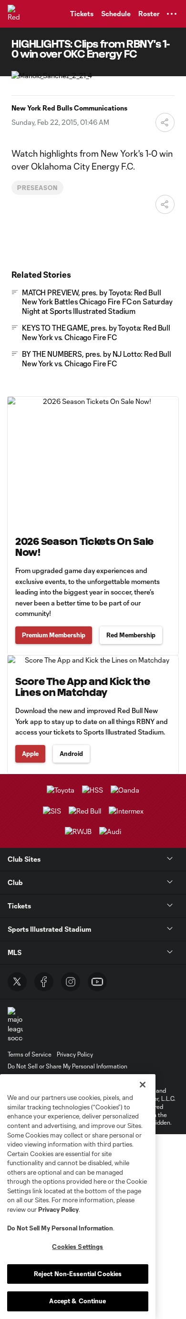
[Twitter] (17, 981)
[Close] (142, 1084)
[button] (171, 14)
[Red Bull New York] (17, 14)
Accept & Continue (77, 1301)
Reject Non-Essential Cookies (78, 1274)
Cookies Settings (77, 1246)
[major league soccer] (15, 1025)
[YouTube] (97, 981)
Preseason (37, 187)
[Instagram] (70, 981)
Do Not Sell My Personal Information (60, 1228)
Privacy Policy (58, 1209)
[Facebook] (43, 981)
